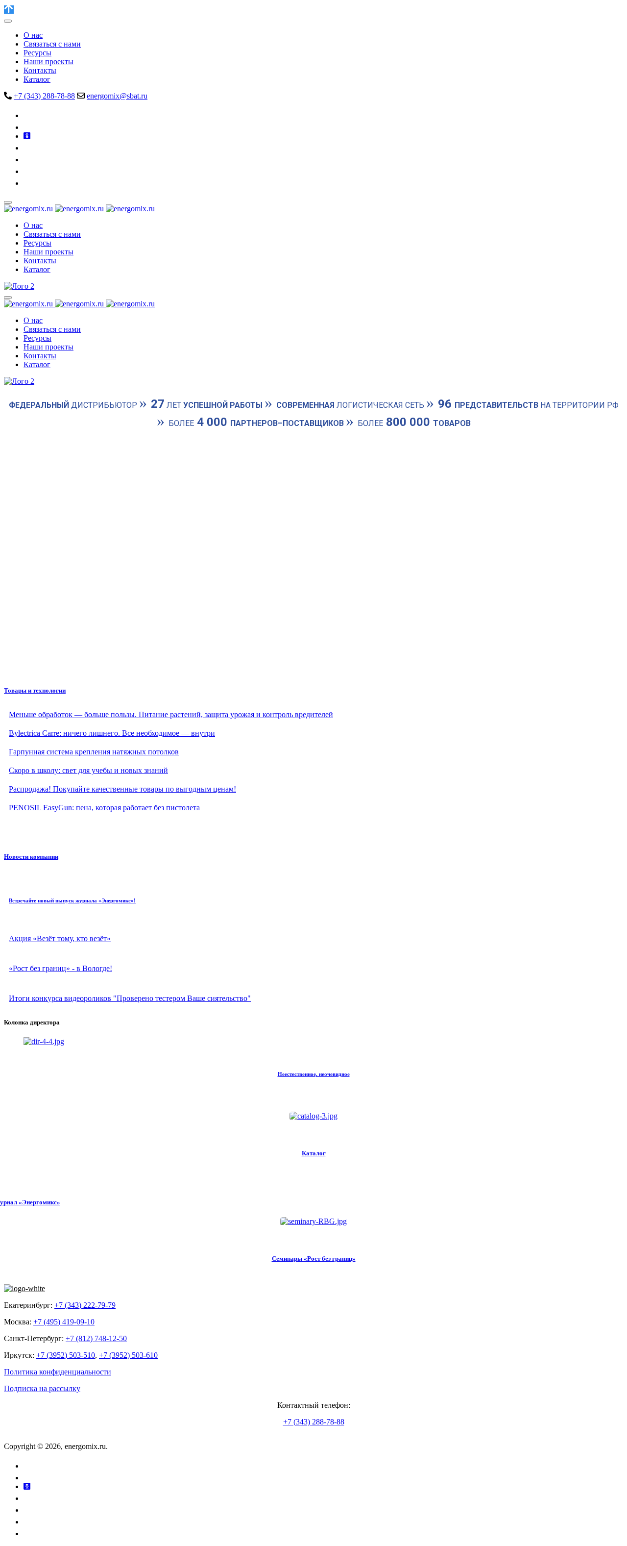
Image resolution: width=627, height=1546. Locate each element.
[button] (313, 652)
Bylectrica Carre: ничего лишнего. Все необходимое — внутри (112, 733)
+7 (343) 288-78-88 (44, 96)
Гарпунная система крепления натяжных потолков (94, 752)
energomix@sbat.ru (117, 96)
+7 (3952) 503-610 (128, 1355)
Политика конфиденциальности (57, 1372)
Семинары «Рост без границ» (314, 1258)
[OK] (27, 136)
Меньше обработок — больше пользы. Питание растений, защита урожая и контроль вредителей (171, 714)
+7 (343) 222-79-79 (85, 1305)
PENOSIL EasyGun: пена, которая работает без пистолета (104, 807)
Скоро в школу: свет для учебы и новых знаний (88, 770)
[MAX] (28, 183)
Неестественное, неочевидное (314, 1074)
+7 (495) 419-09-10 (64, 1322)
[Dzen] (28, 171)
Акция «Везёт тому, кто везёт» (60, 938)
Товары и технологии (35, 690)
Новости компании (31, 856)
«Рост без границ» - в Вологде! (60, 968)
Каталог (314, 1153)
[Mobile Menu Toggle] (8, 21)
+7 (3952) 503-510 (65, 1355)
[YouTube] (29, 148)
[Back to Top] (9, 9)
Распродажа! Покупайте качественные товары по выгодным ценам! (122, 789)
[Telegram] (28, 127)
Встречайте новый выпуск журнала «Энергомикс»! (72, 900)
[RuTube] (28, 159)
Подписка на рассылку (42, 1388)
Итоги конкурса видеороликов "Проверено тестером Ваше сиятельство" (130, 998)
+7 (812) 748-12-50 (96, 1338)
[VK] (29, 115)
